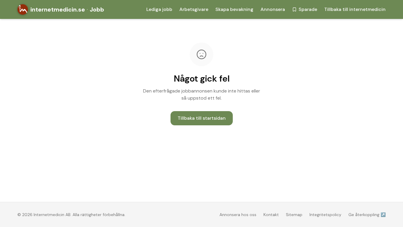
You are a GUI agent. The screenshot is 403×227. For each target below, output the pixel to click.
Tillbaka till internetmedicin (355, 9)
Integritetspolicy (325, 214)
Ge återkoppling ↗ (367, 214)
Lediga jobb (159, 9)
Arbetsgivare (193, 9)
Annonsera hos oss (237, 214)
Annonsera (273, 9)
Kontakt (271, 214)
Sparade (308, 9)
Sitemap (294, 214)
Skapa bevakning (234, 9)
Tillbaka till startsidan (202, 118)
